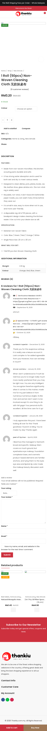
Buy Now (35, 727)
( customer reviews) (19, 89)
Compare (26, 129)
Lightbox (41, 59)
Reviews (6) (7, 279)
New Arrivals (18, 71)
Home (3, 71)
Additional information (14, 258)
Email (4, 536)
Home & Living (18, 139)
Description (7, 156)
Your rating (6, 488)
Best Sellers (5, 597)
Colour (4, 108)
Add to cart (11, 727)
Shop (10, 71)
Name (4, 526)
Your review (7, 497)
